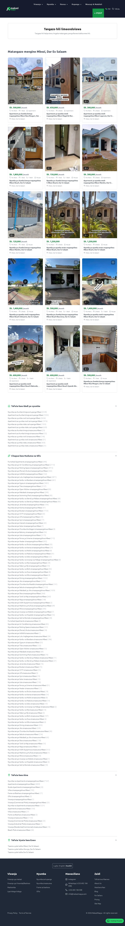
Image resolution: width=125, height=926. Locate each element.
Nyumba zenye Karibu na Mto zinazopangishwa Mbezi (29, 575)
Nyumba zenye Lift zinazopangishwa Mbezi (25, 517)
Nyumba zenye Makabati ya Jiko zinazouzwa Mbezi (28, 737)
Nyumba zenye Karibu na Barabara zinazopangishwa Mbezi (32, 480)
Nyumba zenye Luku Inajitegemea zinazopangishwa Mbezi (32, 477)
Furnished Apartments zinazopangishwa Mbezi (27, 461)
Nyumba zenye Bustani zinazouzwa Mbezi (25, 667)
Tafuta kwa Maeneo (101, 879)
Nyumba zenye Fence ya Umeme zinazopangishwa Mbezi (31, 538)
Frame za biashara (43, 887)
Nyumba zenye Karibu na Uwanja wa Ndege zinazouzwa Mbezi (32, 706)
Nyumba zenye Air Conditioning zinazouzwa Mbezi (28, 624)
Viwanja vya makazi (14, 879)
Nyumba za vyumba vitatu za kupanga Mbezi (27, 424)
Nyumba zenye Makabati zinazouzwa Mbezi (25, 651)
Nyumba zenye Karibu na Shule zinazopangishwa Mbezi (30, 544)
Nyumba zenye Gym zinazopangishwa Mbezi (26, 520)
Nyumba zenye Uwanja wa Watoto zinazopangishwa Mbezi (31, 612)
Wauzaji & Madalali (93, 4)
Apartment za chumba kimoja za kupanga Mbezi (28, 415)
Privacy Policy (12, 913)
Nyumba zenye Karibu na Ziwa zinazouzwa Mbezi (27, 719)
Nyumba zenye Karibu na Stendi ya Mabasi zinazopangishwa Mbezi (34, 498)
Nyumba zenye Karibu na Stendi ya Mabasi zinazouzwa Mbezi (32, 657)
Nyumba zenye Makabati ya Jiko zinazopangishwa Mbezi (31, 590)
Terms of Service (25, 913)
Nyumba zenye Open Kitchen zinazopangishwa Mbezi (29, 489)
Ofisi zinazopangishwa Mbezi (20, 796)
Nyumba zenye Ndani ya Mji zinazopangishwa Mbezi (29, 566)
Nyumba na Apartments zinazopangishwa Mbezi (28, 781)
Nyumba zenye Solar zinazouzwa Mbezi (24, 679)
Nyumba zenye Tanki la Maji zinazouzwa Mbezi (27, 743)
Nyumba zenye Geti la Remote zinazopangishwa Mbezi (30, 618)
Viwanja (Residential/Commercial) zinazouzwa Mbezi (29, 827)
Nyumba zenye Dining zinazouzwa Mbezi (25, 725)
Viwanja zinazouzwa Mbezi (20, 817)
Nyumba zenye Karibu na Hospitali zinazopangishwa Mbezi (31, 615)
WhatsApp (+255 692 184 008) (78, 884)
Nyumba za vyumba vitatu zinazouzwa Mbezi (26, 442)
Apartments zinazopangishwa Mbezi (24, 784)
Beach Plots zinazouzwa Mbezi (21, 830)
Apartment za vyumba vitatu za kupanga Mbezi (27, 427)
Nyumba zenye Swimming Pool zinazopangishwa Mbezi (30, 495)
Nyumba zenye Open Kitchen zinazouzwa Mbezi (27, 648)
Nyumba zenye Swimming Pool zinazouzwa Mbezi (28, 654)
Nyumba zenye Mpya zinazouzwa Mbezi (24, 746)
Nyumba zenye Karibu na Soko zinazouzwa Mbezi (28, 703)
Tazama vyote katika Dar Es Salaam (21, 852)
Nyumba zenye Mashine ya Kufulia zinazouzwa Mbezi (29, 752)
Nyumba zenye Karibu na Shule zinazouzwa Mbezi (28, 691)
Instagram (72, 879)
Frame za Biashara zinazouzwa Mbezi (22, 814)
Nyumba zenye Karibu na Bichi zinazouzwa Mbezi (28, 716)
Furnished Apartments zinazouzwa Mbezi (24, 621)
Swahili (69, 866)
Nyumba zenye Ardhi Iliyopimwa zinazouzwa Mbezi (29, 749)
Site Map (97, 903)
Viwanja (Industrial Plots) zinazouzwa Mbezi (25, 824)
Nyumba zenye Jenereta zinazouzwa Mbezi (25, 664)
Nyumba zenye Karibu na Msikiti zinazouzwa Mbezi (28, 697)
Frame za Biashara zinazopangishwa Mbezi (25, 793)
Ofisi (38, 891)
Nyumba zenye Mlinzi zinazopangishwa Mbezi (27, 608)
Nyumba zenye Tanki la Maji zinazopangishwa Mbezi (29, 596)
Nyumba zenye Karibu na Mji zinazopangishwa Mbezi (29, 563)
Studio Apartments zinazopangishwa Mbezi (25, 787)
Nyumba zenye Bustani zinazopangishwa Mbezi (28, 510)
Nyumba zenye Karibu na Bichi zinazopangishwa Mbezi (30, 569)
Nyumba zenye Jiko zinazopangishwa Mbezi (27, 581)
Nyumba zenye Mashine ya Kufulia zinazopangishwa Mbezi (31, 605)
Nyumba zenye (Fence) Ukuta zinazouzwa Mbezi (27, 630)
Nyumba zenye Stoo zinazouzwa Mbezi (24, 740)
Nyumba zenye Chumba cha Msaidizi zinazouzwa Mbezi (30, 731)
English (62, 865)
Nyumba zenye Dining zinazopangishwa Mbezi (28, 578)
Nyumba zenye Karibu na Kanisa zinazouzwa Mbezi (28, 694)
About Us (97, 883)
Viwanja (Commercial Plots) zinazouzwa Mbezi (26, 821)
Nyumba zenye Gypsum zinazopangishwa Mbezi (28, 483)
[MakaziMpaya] (12, 9)
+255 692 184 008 (75, 890)
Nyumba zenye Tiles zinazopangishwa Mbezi (27, 486)
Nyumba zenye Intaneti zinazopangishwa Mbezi (27, 523)
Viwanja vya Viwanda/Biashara (18, 883)
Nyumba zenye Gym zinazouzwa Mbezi (24, 676)
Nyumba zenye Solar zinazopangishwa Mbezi (26, 526)
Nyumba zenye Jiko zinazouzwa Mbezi (24, 728)
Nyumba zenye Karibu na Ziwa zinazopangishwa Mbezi (29, 572)
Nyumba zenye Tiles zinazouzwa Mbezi (24, 645)
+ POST (98, 13)
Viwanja (37, 4)
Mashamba (11, 887)
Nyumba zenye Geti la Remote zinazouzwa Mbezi (28, 765)
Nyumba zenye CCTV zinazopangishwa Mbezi (26, 513)
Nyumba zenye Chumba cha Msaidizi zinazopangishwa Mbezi (32, 584)
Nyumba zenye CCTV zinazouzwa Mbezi (24, 670)
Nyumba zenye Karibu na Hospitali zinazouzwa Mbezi (29, 762)
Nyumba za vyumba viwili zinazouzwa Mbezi (26, 436)
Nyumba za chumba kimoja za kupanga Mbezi (27, 412)
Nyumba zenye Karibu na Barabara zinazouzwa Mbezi (30, 639)
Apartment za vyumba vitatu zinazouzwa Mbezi (27, 445)
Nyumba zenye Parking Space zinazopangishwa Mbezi (30, 468)
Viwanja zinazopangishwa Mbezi (21, 799)
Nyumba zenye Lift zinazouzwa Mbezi (23, 673)
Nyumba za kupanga (44, 879)
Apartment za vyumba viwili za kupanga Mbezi (27, 421)
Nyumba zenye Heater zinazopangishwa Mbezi (27, 541)
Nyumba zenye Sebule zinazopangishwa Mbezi (28, 587)
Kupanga (75, 4)
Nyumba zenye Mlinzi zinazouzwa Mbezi (24, 755)
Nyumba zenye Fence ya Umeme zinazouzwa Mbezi (29, 685)
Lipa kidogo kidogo (14, 891)
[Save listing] (39, 62)
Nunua (63, 4)
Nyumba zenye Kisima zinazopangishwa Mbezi (27, 507)
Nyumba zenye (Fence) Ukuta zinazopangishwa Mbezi (30, 471)
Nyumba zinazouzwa (44, 883)
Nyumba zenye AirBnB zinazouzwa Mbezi (24, 633)
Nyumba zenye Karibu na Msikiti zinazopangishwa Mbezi (30, 550)
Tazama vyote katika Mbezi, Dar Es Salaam (23, 846)
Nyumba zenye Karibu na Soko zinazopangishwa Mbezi (30, 556)
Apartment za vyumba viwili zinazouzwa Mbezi (27, 439)
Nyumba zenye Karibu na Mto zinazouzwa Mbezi (27, 722)
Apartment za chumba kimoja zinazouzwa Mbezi (27, 433)
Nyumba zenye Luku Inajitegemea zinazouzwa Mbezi (29, 636)
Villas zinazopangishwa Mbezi (21, 790)
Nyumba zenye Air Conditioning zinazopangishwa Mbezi (31, 464)
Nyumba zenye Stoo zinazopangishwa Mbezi (26, 593)
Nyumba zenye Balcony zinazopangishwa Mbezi (27, 532)
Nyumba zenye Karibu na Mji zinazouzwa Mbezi (27, 710)
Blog (96, 891)
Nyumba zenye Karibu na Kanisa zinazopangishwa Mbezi (30, 547)
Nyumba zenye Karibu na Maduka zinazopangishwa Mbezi (31, 553)
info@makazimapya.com (77, 894)
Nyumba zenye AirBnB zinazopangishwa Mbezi (27, 474)
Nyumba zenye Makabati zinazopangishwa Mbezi (28, 492)
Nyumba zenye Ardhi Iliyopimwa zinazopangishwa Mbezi (30, 602)
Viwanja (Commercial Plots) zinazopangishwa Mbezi (29, 802)
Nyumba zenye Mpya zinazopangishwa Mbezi (27, 599)
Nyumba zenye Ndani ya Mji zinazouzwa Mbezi (26, 713)
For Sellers (98, 895)
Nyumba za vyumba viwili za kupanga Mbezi (27, 418)
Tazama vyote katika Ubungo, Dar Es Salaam (24, 849)
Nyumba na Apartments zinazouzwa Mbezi (26, 805)
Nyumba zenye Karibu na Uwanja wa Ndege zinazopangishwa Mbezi (34, 559)
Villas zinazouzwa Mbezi (18, 811)
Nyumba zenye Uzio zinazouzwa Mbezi (24, 682)
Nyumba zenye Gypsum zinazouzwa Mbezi (25, 642)
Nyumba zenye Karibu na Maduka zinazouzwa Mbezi (29, 700)
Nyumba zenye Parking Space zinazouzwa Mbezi (28, 627)
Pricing (96, 899)
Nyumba (50, 4)
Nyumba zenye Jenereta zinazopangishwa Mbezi (28, 504)
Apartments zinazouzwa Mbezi (21, 808)
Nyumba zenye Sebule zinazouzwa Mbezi (25, 734)
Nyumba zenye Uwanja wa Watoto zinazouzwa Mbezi (29, 759)
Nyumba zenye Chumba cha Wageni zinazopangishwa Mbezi (31, 529)
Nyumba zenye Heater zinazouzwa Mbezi (25, 688)
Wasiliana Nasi (99, 887)
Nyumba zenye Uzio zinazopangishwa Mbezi (27, 535)
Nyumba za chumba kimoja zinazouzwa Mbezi (26, 430)
